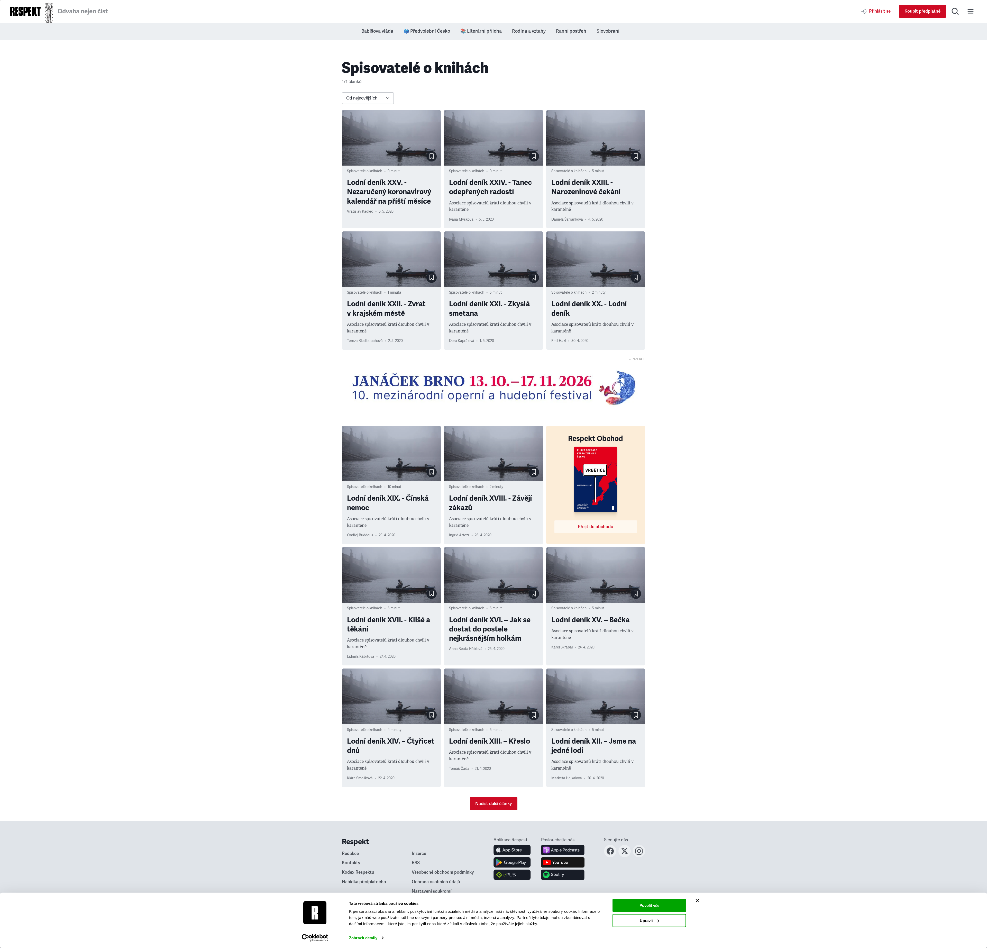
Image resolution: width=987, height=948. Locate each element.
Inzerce (419, 853)
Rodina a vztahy (529, 31)
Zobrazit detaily (363, 938)
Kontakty (351, 862)
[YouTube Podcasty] (562, 862)
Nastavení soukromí (431, 891)
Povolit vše (649, 905)
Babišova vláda (377, 31)
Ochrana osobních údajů (436, 881)
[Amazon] (512, 875)
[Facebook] (610, 856)
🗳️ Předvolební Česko (427, 31)
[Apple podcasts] (562, 850)
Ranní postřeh (571, 31)
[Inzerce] (493, 387)
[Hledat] (955, 11)
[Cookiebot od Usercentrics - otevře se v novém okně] (315, 938)
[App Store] (512, 850)
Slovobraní (608, 31)
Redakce (350, 853)
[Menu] (970, 11)
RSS (416, 862)
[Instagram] (639, 856)
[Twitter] (624, 856)
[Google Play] (512, 862)
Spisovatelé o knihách (364, 171)
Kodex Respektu (358, 872)
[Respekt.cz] (25, 11)
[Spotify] (562, 875)
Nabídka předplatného (364, 881)
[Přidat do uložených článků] (431, 156)
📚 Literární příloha (481, 31)
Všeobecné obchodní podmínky (443, 872)
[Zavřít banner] (697, 900)
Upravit (646, 920)
